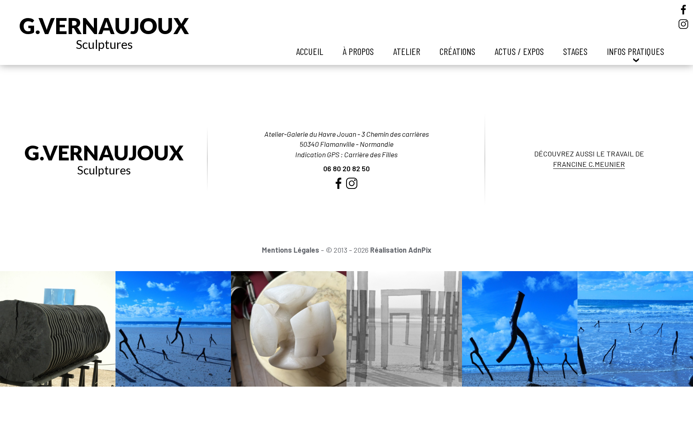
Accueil (309, 51)
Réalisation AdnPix (401, 249)
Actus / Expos (519, 51)
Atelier (406, 51)
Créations (457, 51)
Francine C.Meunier (589, 164)
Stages (575, 51)
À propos (358, 51)
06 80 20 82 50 (346, 168)
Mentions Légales (290, 249)
